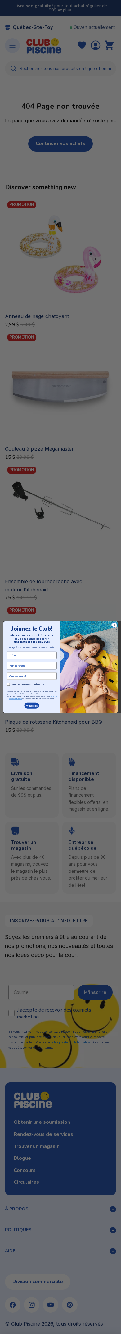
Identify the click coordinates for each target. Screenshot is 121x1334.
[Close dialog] (114, 624)
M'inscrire (32, 705)
